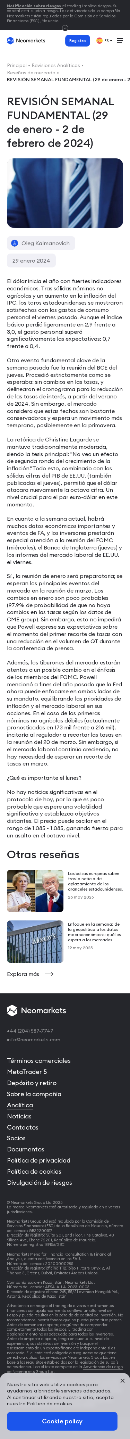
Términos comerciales (39, 1061)
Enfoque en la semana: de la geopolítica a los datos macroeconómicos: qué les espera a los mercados (94, 931)
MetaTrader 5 (27, 1072)
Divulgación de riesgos (39, 1182)
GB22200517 (40, 1230)
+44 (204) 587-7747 (30, 1031)
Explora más (24, 973)
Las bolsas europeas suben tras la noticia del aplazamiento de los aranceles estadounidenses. (95, 881)
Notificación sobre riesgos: (35, 5)
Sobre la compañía (34, 1094)
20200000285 (59, 1263)
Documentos (25, 1149)
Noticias (19, 1116)
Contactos (22, 1127)
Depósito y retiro (32, 1083)
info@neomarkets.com (33, 1039)
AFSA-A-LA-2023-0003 (67, 1286)
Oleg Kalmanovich (45, 243)
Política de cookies (34, 1171)
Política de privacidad (38, 1160)
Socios (16, 1138)
